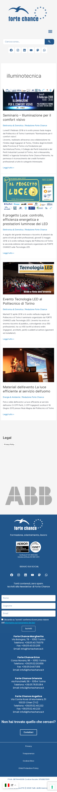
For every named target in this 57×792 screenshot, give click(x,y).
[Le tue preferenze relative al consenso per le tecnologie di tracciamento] (52, 787)
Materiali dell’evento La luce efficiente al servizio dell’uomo (26, 389)
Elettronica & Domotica (13, 125)
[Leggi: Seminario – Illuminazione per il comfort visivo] (28, 99)
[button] (50, 31)
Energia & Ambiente (11, 397)
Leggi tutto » (8, 167)
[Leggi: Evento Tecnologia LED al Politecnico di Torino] (28, 278)
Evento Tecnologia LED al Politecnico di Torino (22, 301)
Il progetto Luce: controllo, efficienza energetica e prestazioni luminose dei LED (25, 219)
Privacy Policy (9, 444)
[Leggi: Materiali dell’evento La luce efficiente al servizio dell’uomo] (28, 365)
